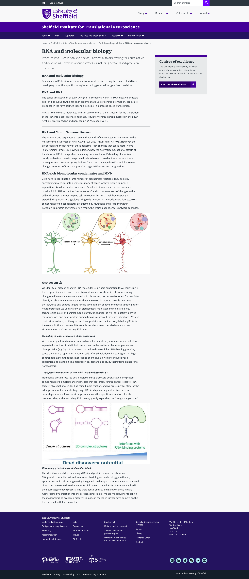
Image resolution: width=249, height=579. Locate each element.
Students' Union (143, 537)
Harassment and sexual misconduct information (115, 539)
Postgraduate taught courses (55, 526)
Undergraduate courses (52, 522)
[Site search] (206, 3)
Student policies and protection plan (113, 532)
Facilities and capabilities (110, 43)
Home (45, 43)
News (58, 35)
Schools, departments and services (147, 523)
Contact (139, 542)
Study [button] (141, 13)
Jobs (75, 522)
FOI (78, 574)
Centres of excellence (173, 84)
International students (52, 539)
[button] (46, 35)
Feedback (46, 574)
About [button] (203, 13)
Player (76, 535)
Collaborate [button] (182, 13)
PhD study (46, 530)
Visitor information (81, 530)
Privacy (57, 574)
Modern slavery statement (94, 574)
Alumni (139, 529)
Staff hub (77, 539)
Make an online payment (115, 526)
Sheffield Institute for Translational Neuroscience (91, 27)
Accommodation (49, 535)
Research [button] (160, 13)
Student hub (109, 522)
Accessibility (68, 574)
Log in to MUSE (57, 2)
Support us (70, 35)
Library (139, 533)
